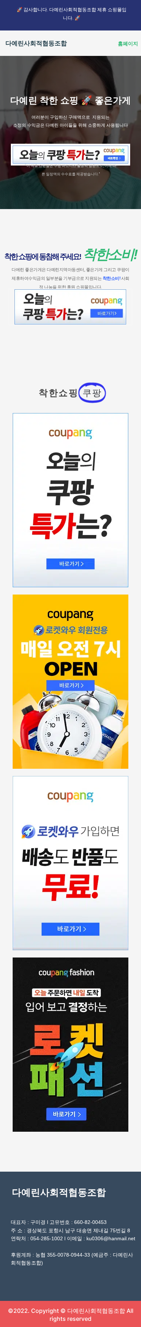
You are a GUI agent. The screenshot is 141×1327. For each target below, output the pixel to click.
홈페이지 (128, 43)
